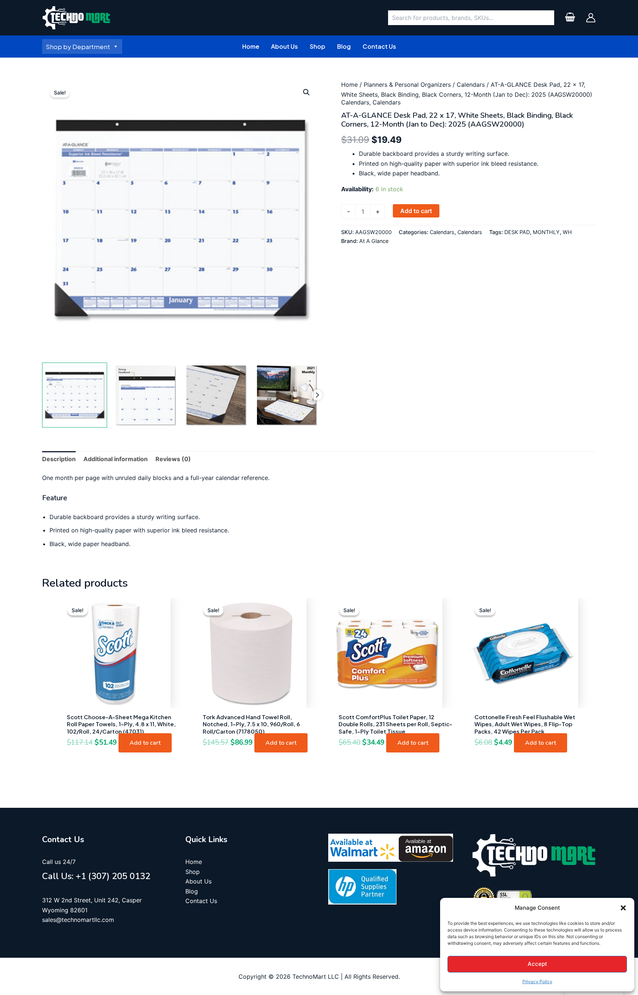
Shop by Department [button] (78, 46)
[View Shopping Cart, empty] (570, 18)
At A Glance (373, 241)
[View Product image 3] (215, 395)
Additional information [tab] (115, 459)
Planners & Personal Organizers (407, 84)
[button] (623, 908)
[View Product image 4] (286, 395)
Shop (192, 871)
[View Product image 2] (145, 395)
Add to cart (416, 211)
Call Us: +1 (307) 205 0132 (96, 876)
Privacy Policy (537, 981)
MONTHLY (546, 232)
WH (567, 232)
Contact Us (201, 901)
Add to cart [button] (145, 743)
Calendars (471, 84)
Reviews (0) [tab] (173, 459)
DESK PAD (517, 232)
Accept (537, 963)
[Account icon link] (591, 18)
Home (349, 84)
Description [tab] (59, 459)
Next (317, 395)
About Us (198, 881)
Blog (191, 891)
